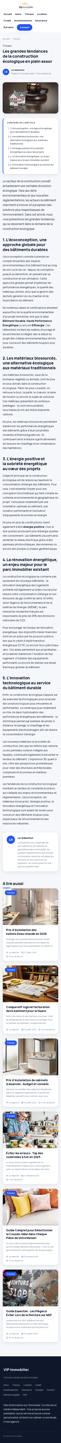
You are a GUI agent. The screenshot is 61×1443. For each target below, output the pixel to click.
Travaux (29, 14)
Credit (7, 20)
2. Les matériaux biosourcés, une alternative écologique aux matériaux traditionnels (29, 140)
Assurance (41, 20)
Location (42, 14)
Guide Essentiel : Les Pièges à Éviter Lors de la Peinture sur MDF (29, 1313)
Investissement (23, 20)
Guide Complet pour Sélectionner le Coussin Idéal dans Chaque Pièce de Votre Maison (29, 1234)
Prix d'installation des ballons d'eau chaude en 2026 (26, 932)
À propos (9, 27)
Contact (24, 27)
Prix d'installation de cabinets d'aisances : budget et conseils (27, 1082)
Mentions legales (12, 1394)
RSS (25, 1394)
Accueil (8, 14)
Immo (18, 14)
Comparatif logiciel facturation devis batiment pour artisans (28, 1009)
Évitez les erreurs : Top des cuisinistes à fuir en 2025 (24, 1155)
